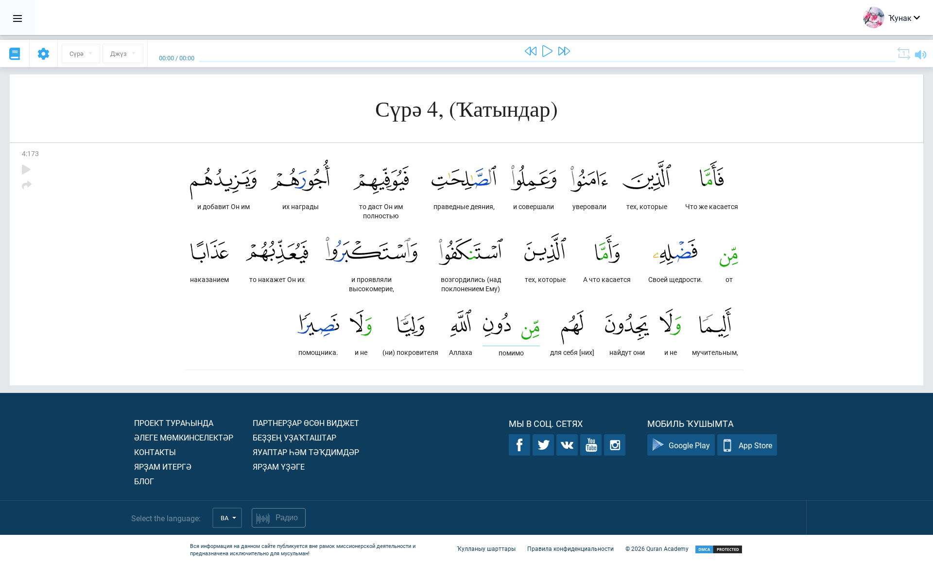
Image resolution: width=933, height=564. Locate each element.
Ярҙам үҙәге (279, 466)
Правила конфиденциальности (570, 548)
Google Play (689, 445)
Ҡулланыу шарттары (486, 548)
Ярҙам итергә (162, 466)
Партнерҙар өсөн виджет (306, 423)
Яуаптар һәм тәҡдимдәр (306, 452)
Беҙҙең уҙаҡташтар (294, 437)
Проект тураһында (173, 423)
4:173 (30, 153)
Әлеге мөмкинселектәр (183, 437)
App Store (755, 445)
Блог (144, 481)
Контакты (155, 452)
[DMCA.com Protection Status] (718, 550)
